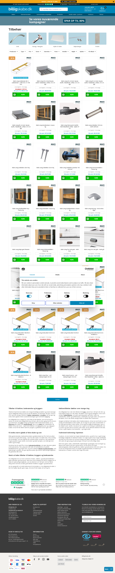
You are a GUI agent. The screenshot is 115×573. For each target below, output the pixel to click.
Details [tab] (57, 274)
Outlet (59, 522)
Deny (33, 303)
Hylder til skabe (57, 46)
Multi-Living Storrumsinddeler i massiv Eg (94, 168)
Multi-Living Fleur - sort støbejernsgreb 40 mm (45, 376)
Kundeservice (36, 507)
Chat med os (88, 10)
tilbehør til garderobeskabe (45, 448)
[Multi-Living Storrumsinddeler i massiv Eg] (94, 155)
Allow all (81, 303)
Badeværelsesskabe (26, 14)
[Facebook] (34, 560)
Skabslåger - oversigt (63, 507)
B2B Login (35, 539)
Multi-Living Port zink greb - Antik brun (70, 250)
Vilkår (34, 542)
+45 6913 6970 (94, 4)
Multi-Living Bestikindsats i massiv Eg (45, 126)
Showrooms (60, 520)
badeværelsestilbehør (34, 445)
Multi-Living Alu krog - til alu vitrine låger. (94, 209)
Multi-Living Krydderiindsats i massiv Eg (69, 209)
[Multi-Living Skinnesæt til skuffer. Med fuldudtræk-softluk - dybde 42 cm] (94, 363)
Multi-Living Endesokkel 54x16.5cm (45, 333)
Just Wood (61, 564)
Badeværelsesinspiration (64, 514)
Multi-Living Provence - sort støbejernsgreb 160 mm (69, 376)
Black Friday (36, 536)
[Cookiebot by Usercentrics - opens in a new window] (86, 269)
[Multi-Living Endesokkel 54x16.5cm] (45, 320)
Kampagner (60, 524)
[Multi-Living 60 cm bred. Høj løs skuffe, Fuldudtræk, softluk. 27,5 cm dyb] (94, 69)
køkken (29, 415)
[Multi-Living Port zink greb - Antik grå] (94, 237)
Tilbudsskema (36, 541)
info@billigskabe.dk (13, 517)
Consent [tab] (32, 274)
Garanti (35, 515)
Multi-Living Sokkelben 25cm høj (45, 167)
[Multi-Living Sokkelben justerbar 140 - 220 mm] (70, 155)
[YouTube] (48, 560)
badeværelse (35, 415)
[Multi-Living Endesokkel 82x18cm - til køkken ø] (21, 363)
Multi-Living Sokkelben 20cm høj (21, 167)
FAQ (34, 509)
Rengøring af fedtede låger (64, 509)
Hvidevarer (90, 14)
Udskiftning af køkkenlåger (64, 519)
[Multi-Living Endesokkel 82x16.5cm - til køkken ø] (94, 320)
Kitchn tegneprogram (63, 510)
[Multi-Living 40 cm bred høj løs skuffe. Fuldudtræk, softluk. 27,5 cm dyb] (45, 69)
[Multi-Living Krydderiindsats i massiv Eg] (70, 196)
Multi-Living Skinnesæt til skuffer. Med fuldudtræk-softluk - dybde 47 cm (69, 126)
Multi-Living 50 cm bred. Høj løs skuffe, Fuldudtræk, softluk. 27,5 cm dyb (69, 82)
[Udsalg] (57, 25)
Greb (17, 46)
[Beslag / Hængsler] (38, 39)
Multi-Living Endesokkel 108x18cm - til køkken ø (21, 333)
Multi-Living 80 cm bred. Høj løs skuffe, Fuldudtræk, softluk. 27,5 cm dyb (21, 126)
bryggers (43, 415)
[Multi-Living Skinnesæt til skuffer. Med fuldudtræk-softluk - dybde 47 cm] (70, 113)
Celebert (60, 560)
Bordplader (60, 14)
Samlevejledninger (37, 510)
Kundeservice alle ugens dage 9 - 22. (19, 541)
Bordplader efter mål (63, 517)
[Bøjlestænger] (77, 39)
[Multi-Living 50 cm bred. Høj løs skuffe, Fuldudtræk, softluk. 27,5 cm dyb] (70, 69)
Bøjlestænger (77, 46)
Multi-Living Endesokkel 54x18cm (70, 333)
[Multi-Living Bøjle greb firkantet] (21, 237)
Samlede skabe (37, 514)
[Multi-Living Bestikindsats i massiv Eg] (45, 113)
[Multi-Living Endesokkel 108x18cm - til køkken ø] (21, 320)
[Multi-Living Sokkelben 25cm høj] (45, 155)
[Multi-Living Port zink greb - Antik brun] (70, 237)
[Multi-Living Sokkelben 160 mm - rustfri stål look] (94, 113)
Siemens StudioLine (62, 525)
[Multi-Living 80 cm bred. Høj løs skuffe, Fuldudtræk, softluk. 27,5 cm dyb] (21, 113)
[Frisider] (97, 39)
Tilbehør (101, 14)
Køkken (13, 14)
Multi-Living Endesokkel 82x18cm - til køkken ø (21, 376)
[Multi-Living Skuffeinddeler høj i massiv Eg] (21, 196)
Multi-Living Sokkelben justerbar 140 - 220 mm (70, 168)
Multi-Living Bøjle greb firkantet (20, 249)
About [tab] (83, 274)
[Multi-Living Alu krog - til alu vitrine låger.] (94, 196)
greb (21, 423)
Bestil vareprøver (37, 537)
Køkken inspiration (62, 512)
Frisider (97, 46)
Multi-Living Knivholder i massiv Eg (45, 208)
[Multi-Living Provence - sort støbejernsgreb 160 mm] (70, 363)
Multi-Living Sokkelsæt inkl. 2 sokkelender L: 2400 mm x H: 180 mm (21, 82)
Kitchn (76, 560)
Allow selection (57, 303)
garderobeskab (28, 424)
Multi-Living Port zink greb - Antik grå (94, 249)
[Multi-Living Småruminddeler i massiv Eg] (45, 237)
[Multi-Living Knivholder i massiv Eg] (45, 196)
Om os (34, 534)
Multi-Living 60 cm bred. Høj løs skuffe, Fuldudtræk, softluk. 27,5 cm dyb (94, 82)
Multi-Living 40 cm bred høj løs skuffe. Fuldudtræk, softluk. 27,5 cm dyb (45, 82)
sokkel (40, 424)
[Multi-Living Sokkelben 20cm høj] (21, 155)
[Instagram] (43, 560)
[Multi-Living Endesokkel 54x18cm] (70, 320)
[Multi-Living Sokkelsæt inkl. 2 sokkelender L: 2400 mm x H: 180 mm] (21, 69)
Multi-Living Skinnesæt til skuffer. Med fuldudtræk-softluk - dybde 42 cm (94, 376)
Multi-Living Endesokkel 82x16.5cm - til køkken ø (94, 333)
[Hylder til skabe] (57, 39)
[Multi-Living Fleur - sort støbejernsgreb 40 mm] (45, 363)
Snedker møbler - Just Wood (75, 14)
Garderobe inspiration (63, 515)
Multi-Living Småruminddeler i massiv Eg (45, 250)
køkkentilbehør (68, 415)
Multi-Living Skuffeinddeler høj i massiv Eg (20, 209)
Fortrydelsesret (37, 544)
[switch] (48, 296)
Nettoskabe (68, 560)
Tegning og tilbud (37, 512)
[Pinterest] (39, 560)
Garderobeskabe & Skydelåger (44, 14)
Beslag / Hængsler (37, 46)
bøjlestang (11, 424)
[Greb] (18, 39)
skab (84, 412)
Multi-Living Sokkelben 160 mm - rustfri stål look (94, 126)
